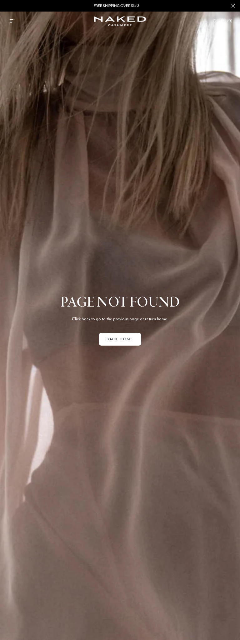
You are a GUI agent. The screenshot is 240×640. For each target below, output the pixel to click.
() (229, 21)
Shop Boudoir (138, 5)
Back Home (120, 339)
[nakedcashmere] (120, 21)
